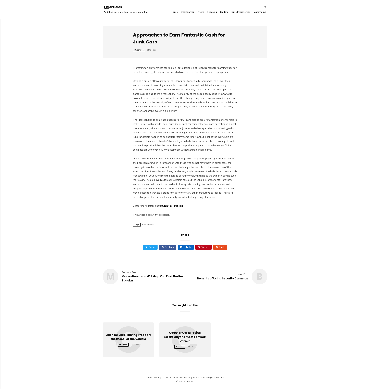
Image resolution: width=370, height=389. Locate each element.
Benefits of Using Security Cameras (222, 278)
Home (175, 12)
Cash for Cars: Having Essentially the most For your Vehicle (185, 337)
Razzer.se (166, 377)
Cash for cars (148, 224)
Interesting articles (181, 377)
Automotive (260, 12)
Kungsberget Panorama (212, 377)
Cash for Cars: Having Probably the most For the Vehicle (128, 337)
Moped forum (152, 377)
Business (139, 50)
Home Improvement (241, 12)
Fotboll (196, 377)
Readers (224, 12)
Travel (201, 12)
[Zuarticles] (113, 7)
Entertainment (188, 12)
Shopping (212, 12)
